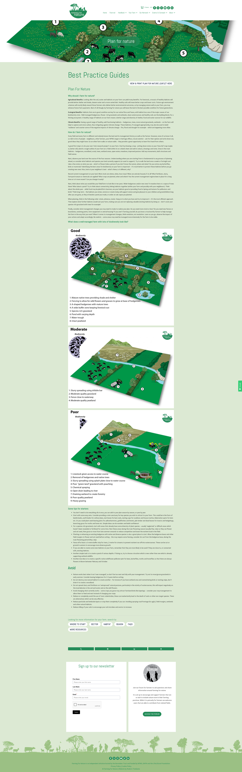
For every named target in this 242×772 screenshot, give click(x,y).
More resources (78, 629)
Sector (95, 624)
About (171, 12)
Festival (112, 12)
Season (119, 624)
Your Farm (132, 12)
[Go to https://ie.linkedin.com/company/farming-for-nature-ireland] (172, 7)
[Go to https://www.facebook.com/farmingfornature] (154, 7)
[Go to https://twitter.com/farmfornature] (158, 7)
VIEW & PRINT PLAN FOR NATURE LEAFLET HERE (151, 83)
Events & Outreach (158, 12)
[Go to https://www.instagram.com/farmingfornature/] (161, 7)
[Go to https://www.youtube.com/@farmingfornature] (165, 7)
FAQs (130, 624)
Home (105, 12)
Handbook (121, 12)
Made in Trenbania (133, 769)
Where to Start (78, 624)
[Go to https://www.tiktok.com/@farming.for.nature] (168, 7)
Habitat (107, 624)
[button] (126, 12)
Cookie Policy (126, 766)
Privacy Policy (116, 766)
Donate (240, 385)
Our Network (143, 12)
